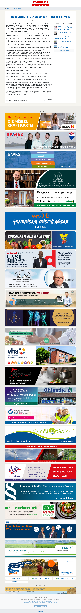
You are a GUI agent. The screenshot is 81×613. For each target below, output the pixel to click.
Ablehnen (37, 606)
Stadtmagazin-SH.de (11, 8)
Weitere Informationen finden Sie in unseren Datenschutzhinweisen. (40, 602)
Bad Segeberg (18, 8)
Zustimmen (43, 606)
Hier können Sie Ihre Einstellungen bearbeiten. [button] (40, 601)
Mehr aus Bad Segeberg (63, 50)
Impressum (40, 611)
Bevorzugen (48, 99)
